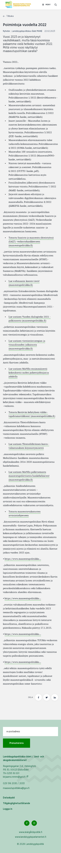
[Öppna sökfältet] (55, 4)
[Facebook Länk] (26, 823)
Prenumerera (16, 743)
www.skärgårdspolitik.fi (30, 832)
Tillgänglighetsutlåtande (16, 803)
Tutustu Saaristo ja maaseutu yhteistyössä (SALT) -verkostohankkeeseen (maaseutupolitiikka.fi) (31, 241)
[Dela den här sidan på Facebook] (38, 697)
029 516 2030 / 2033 (14, 783)
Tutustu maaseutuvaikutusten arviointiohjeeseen (25, 513)
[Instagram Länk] (34, 823)
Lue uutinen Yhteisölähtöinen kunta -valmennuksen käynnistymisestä (29, 445)
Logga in (7, 809)
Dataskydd (9, 798)
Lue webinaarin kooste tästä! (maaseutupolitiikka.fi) (24, 283)
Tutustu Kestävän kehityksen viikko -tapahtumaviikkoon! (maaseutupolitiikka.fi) (32, 414)
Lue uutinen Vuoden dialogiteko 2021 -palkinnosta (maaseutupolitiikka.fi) (30, 318)
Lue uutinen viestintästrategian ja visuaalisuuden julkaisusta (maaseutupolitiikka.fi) (27, 344)
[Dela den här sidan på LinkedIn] (54, 697)
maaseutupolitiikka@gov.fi (16, 788)
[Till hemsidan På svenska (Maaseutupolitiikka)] (18, 5)
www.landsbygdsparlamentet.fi (30, 837)
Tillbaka (10, 16)
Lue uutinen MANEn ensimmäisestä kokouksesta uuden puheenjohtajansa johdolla (29, 372)
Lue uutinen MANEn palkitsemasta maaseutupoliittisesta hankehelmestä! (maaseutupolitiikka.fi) (29, 475)
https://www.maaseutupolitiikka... (23, 558)
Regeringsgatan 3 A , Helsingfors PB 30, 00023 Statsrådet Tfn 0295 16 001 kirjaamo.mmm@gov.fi (19, 771)
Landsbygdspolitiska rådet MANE (27, 31)
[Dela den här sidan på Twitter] (46, 697)
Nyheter (7, 31)
